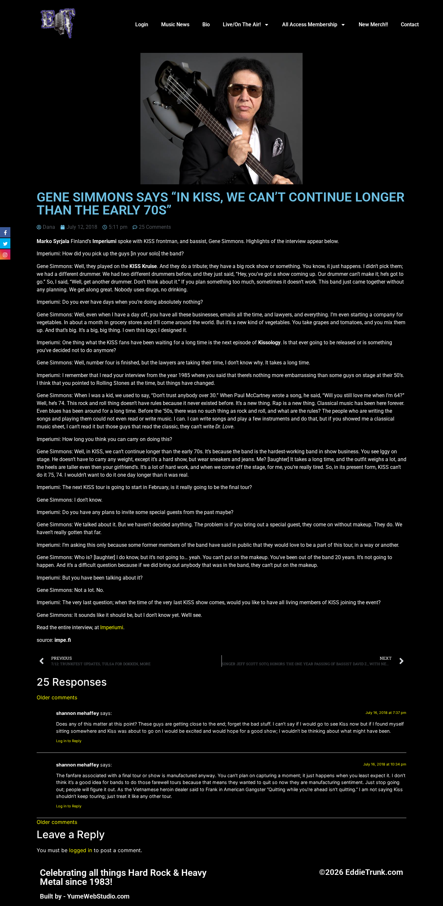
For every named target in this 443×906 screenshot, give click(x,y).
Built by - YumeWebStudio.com (84, 896)
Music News (175, 24)
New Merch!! (373, 24)
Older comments (57, 697)
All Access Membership (309, 24)
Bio (206, 24)
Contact (410, 24)
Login (141, 24)
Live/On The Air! (242, 24)
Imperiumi (111, 627)
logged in (80, 850)
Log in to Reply (68, 741)
